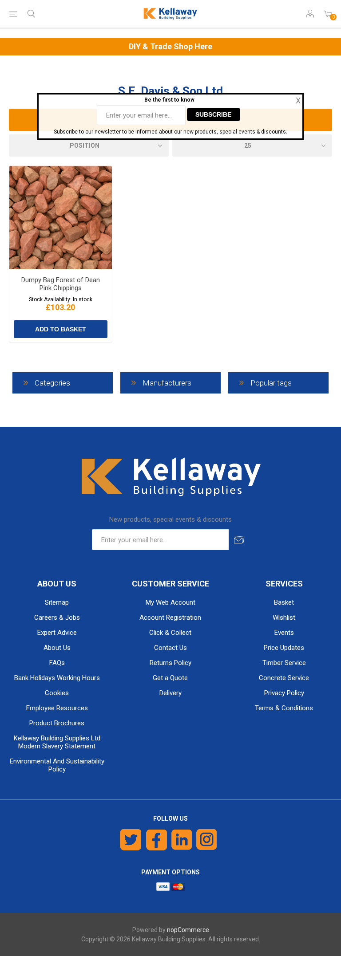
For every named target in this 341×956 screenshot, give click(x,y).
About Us (57, 648)
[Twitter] (130, 840)
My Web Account (170, 602)
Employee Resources (57, 708)
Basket (284, 602)
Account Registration (170, 618)
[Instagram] (207, 840)
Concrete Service (284, 678)
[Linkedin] (181, 840)
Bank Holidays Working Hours (57, 678)
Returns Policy (170, 663)
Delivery (170, 693)
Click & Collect (170, 633)
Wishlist (284, 618)
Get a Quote (170, 678)
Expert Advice (57, 633)
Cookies (57, 693)
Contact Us (170, 648)
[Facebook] (156, 840)
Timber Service (284, 663)
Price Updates (284, 648)
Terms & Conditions (284, 708)
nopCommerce (188, 929)
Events (284, 633)
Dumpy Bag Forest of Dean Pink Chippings (60, 284)
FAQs (57, 663)
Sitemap (57, 602)
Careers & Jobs (57, 618)
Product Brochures (56, 723)
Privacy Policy (284, 693)
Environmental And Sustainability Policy (57, 765)
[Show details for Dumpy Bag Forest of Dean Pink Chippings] (60, 217)
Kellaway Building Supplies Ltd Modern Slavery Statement (57, 742)
